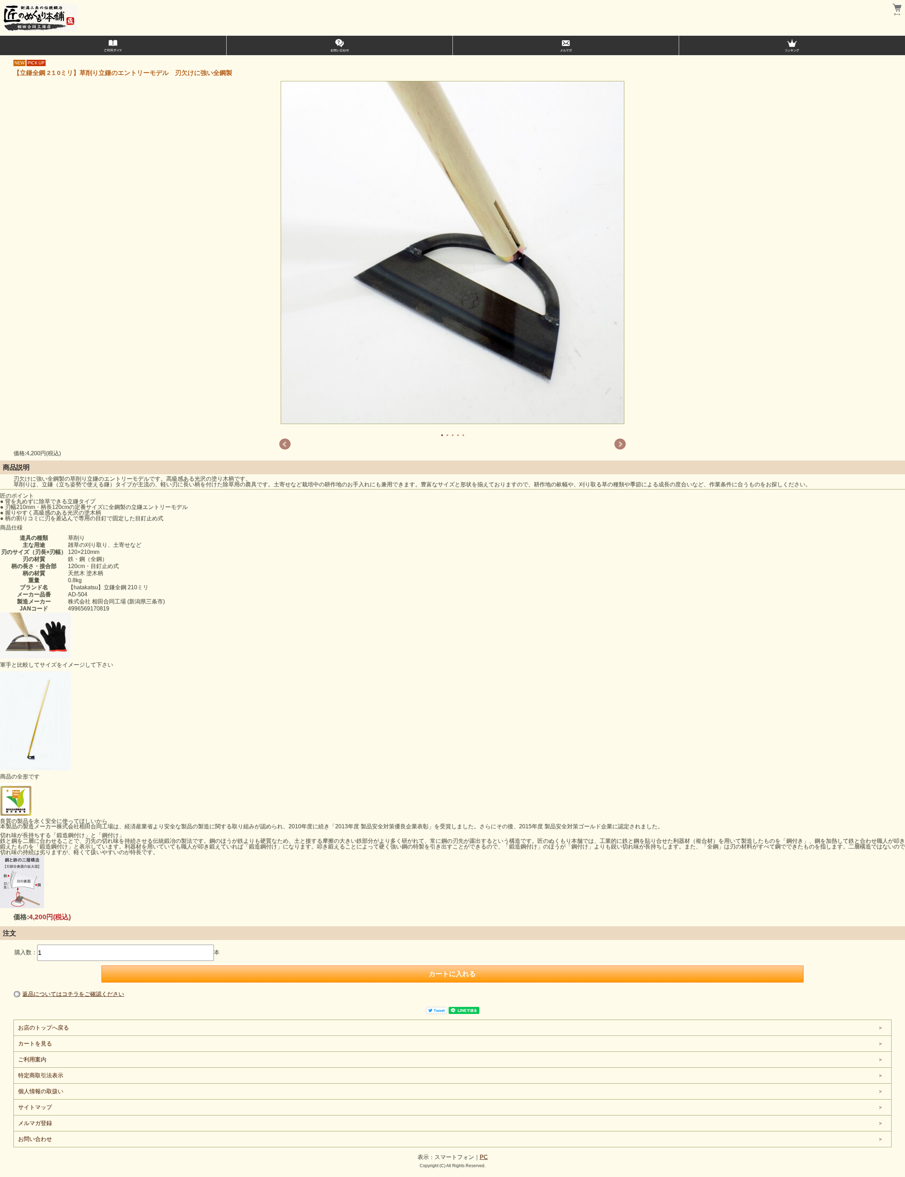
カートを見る (35, 1043)
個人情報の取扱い (40, 1091)
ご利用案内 (32, 1059)
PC (484, 1157)
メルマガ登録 (35, 1123)
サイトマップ (35, 1107)
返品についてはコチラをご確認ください (73, 994)
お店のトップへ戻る (43, 1028)
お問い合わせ (35, 1139)
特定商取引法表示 (40, 1075)
